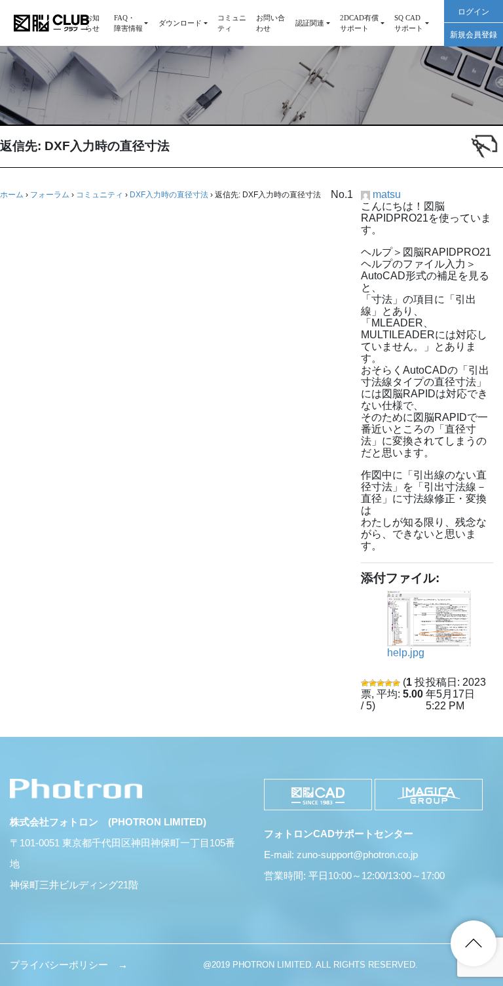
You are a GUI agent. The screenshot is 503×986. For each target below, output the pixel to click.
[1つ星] (365, 683)
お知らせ (92, 23)
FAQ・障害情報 (128, 23)
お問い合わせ (270, 23)
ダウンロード (180, 23)
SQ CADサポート (408, 23)
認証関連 (309, 23)
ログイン (473, 11)
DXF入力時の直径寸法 (169, 194)
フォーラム (49, 194)
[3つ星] (380, 683)
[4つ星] (388, 683)
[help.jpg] (429, 618)
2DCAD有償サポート (359, 23)
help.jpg (405, 652)
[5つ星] (396, 683)
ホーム (12, 194)
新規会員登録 (473, 34)
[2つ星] (373, 683)
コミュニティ (231, 23)
